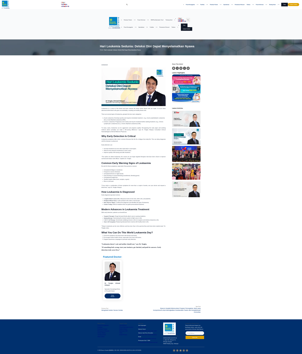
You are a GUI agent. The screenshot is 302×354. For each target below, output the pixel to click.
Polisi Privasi (123, 334)
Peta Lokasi (101, 336)
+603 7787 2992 (152, 331)
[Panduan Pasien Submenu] (220, 5)
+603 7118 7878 (142, 334)
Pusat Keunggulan (190, 4)
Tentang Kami (272, 4)
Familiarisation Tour (157, 20)
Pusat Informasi (260, 4)
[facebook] (174, 350)
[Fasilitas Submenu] (207, 5)
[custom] (187, 350)
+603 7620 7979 (142, 331)
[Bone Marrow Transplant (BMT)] (186, 88)
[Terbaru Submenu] (253, 5)
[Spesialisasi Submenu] (232, 5)
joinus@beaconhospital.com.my (147, 342)
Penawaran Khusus (239, 4)
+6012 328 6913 (152, 334)
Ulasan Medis (102, 333)
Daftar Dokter (123, 329)
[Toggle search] (127, 5)
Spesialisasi (226, 4)
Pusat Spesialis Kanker (126, 327)
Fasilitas (202, 4)
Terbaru (248, 4)
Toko (120, 333)
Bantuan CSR (123, 331)
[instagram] (177, 350)
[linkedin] (184, 350)
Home (101, 50)
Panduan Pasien (214, 4)
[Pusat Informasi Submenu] (266, 5)
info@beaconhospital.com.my (147, 338)
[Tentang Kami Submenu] (278, 5)
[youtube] (180, 350)
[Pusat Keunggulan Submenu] (197, 5)
